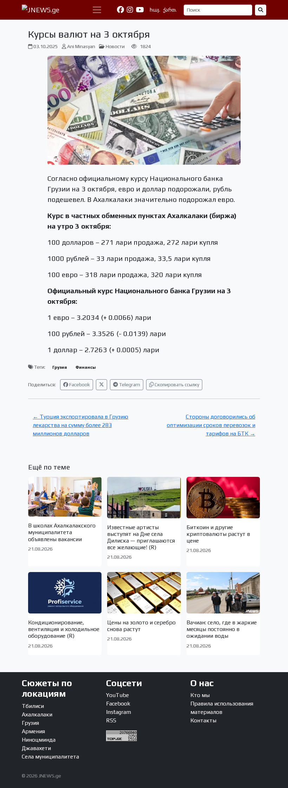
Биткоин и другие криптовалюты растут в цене (218, 534)
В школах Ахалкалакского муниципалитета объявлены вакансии (62, 532)
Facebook (79, 384)
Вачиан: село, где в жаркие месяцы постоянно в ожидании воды (221, 629)
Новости (115, 46)
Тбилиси (33, 706)
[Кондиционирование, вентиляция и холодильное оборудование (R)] (65, 592)
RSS (111, 720)
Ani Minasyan (81, 46)
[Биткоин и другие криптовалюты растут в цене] (223, 497)
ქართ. (170, 10)
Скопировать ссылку (176, 384)
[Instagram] (130, 10)
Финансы (86, 367)
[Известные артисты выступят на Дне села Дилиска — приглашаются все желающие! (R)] (144, 497)
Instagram (118, 712)
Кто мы (200, 695)
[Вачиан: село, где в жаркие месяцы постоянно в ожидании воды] (223, 592)
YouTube (117, 695)
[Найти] (260, 10)
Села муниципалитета (50, 756)
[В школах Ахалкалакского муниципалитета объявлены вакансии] (65, 497)
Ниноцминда (38, 739)
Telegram (129, 384)
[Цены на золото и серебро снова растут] (144, 592)
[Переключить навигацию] (96, 10)
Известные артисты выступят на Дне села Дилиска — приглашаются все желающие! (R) (141, 537)
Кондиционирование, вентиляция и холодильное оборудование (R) (63, 629)
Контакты (203, 720)
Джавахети (36, 748)
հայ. (155, 10)
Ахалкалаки (37, 714)
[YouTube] (140, 10)
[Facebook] (120, 10)
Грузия (59, 367)
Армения (33, 731)
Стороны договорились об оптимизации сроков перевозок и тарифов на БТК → (211, 425)
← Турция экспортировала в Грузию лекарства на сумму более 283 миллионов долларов (80, 425)
